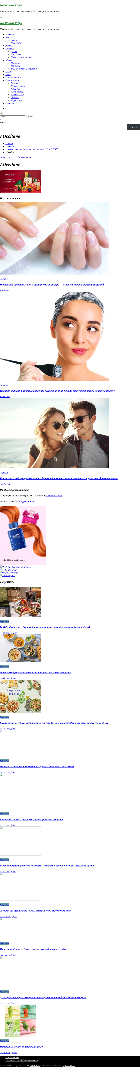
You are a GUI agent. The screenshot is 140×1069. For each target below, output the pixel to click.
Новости (9, 34)
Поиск (3, 122)
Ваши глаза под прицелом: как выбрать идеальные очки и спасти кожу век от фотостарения (59, 478)
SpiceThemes (69, 1065)
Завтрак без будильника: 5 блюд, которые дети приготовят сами (35, 910)
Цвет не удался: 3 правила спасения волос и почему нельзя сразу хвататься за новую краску (57, 390)
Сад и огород (17, 91)
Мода (8, 71)
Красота (9, 60)
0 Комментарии (24, 157)
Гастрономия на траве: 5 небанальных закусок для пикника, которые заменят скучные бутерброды (54, 722)
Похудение (16, 54)
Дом (7, 37)
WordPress (35, 1065)
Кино (8, 74)
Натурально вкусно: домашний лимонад (21, 1046)
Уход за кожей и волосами (24, 68)
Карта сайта (12, 1057)
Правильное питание (21, 57)
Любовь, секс (17, 94)
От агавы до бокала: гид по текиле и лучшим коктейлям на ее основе (37, 766)
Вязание (15, 83)
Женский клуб (11, 5)
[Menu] (1, 17)
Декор (14, 39)
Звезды (8, 45)
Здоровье (9, 48)
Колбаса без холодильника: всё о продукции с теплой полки (31, 819)
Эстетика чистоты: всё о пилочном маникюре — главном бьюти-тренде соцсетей (52, 284)
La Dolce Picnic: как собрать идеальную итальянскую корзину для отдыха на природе (45, 627)
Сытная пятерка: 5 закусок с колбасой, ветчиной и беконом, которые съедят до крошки (47, 865)
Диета (14, 51)
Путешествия (18, 85)
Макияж (15, 62)
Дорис (3, 157)
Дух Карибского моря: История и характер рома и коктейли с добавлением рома (43, 997)
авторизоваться (54, 495)
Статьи (9, 103)
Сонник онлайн (13, 77)
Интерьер (16, 42)
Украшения (16, 100)
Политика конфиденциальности (21, 1060)
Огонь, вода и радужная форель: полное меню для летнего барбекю (35, 672)
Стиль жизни (12, 80)
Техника (15, 97)
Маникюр (16, 65)
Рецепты (15, 88)
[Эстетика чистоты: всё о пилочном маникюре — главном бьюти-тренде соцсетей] (54, 273)
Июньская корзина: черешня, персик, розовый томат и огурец (33, 949)
